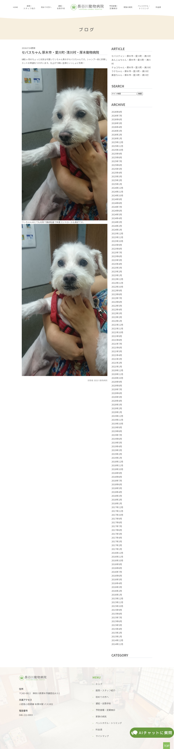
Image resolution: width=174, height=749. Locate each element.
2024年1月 (116, 229)
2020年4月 (116, 400)
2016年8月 (116, 568)
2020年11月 (117, 374)
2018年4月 (116, 492)
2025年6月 (116, 165)
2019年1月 (116, 457)
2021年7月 (116, 343)
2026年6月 (116, 119)
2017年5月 (116, 533)
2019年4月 (116, 446)
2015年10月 (117, 606)
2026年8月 (116, 111)
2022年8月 (116, 294)
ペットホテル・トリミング (109, 723)
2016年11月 (117, 556)
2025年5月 (116, 168)
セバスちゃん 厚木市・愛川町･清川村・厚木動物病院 (60, 52)
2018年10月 (117, 469)
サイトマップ (102, 736)
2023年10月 (117, 241)
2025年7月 (116, 161)
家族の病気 (128, 7)
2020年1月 (116, 412)
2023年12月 (117, 233)
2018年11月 (117, 465)
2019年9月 (116, 427)
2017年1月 (116, 549)
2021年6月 (116, 347)
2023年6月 (116, 256)
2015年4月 (116, 628)
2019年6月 (116, 438)
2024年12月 (117, 187)
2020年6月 (116, 393)
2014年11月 (117, 644)
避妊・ (61, 7)
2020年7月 (116, 389)
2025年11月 (117, 146)
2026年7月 (116, 115)
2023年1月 (116, 275)
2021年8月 (116, 340)
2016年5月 (116, 579)
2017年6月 (116, 530)
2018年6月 (116, 484)
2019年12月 (117, 416)
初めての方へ (46, 7)
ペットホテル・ (144, 7)
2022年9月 (116, 290)
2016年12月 (117, 552)
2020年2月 (116, 408)
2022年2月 (116, 317)
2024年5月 (116, 214)
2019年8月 (116, 431)
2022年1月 (116, 320)
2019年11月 (117, 419)
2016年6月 (116, 575)
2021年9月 (116, 336)
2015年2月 (116, 632)
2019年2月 (116, 454)
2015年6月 (116, 621)
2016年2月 (116, 590)
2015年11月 (117, 602)
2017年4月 (116, 537)
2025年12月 (117, 142)
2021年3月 (116, 359)
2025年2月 (116, 180)
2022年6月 (116, 301)
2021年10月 (117, 332)
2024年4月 (116, 218)
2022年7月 (116, 298)
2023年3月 (116, 267)
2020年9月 (116, 381)
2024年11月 (117, 191)
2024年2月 (116, 225)
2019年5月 (116, 442)
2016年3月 (116, 587)
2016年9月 (116, 564)
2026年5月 (116, 123)
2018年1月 (116, 503)
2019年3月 (116, 450)
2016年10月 (117, 560)
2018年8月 (116, 476)
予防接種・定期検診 (105, 710)
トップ (99, 683)
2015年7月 (116, 617)
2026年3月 (116, 130)
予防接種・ (113, 7)
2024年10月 (117, 195)
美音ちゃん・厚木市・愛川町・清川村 (129, 75)
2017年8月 (116, 522)
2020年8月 (116, 385)
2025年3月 (116, 176)
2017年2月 (116, 545)
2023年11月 (117, 237)
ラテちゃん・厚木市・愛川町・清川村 (129, 71)
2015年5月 (116, 625)
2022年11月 (117, 282)
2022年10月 (117, 286)
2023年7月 (116, 252)
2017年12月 (117, 507)
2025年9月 (116, 153)
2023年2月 (116, 271)
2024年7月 (116, 206)
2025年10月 (117, 149)
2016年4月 (116, 583)
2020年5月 (116, 397)
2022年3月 (116, 313)
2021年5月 (116, 351)
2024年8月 (116, 203)
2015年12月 (117, 598)
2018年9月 (116, 473)
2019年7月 (116, 435)
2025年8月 (116, 157)
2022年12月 (117, 279)
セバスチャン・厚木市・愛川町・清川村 (131, 56)
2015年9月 (116, 609)
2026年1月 (116, 138)
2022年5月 (116, 305)
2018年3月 (116, 495)
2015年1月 (116, 636)
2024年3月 (116, 222)
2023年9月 (116, 244)
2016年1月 (116, 594)
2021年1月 (116, 366)
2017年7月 (116, 526)
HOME (15, 7)
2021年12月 (117, 324)
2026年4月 (116, 127)
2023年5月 (116, 260)
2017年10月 (117, 514)
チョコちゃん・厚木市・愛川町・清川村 (131, 67)
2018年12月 (117, 461)
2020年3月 (116, 404)
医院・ (29, 7)
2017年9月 (116, 518)
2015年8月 (116, 613)
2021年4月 (116, 355)
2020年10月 (117, 378)
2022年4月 (116, 309)
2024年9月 (116, 199)
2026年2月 (116, 134)
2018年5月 (116, 488)
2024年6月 (116, 210)
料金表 (158, 7)
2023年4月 (116, 263)
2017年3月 (116, 541)
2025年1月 (116, 184)
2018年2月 (116, 499)
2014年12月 (117, 640)
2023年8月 (116, 248)
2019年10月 (117, 423)
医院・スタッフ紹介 (105, 690)
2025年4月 (116, 172)
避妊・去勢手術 (103, 703)
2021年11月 (117, 328)
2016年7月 (116, 571)
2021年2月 (116, 362)
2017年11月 (117, 511)
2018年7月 (116, 480)
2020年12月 (117, 370)
